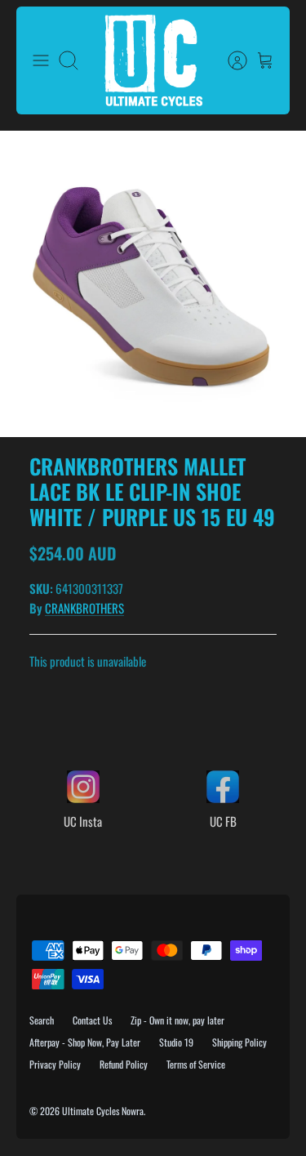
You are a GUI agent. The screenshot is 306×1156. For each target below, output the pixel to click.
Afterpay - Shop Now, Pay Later (84, 1042)
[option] (153, 284)
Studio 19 (176, 1042)
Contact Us (92, 1020)
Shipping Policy (239, 1042)
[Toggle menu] (41, 60)
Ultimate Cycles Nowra (103, 1111)
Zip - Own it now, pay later (177, 1020)
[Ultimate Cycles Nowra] (153, 60)
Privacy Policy (55, 1064)
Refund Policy (124, 1064)
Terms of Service (195, 1064)
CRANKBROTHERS (84, 608)
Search (41, 1020)
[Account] (229, 60)
